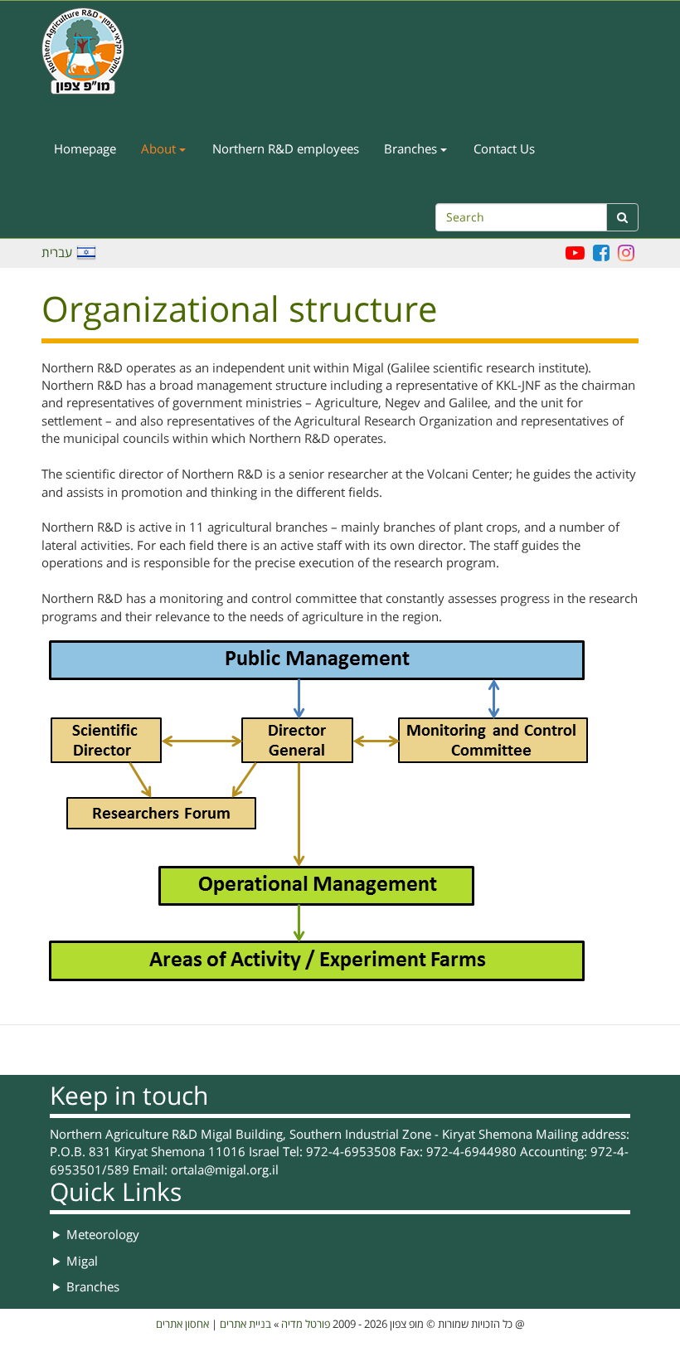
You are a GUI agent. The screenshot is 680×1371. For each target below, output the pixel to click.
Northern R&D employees (285, 149)
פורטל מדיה (305, 1324)
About (160, 149)
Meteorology (102, 1235)
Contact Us (504, 149)
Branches (412, 149)
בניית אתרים (245, 1324)
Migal (82, 1261)
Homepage (85, 149)
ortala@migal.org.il (225, 1170)
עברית (56, 253)
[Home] (89, 51)
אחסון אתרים (182, 1324)
